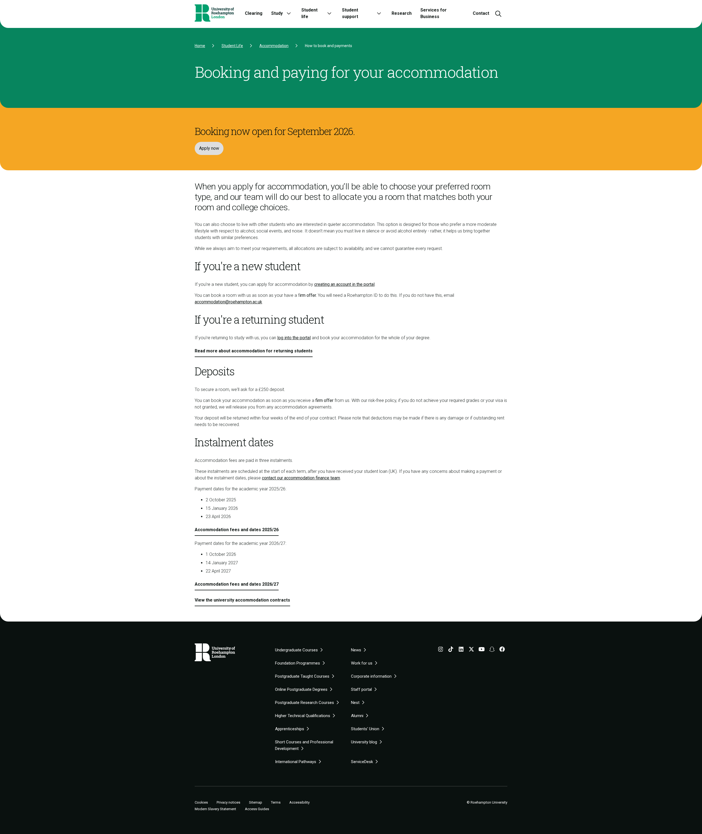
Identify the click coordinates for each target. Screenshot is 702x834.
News (356, 650)
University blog (364, 742)
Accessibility (299, 802)
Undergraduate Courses (296, 650)
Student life (309, 13)
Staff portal (361, 689)
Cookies (201, 802)
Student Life (232, 46)
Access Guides (257, 809)
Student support (350, 13)
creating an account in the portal (344, 284)
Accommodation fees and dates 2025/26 (237, 529)
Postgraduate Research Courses (304, 702)
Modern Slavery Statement (215, 809)
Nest (355, 702)
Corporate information (371, 676)
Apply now (209, 148)
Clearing (253, 13)
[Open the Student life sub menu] (329, 13)
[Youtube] (482, 650)
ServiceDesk (362, 761)
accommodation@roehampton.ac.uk (228, 301)
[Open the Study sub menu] (289, 13)
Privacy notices (228, 802)
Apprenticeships (289, 728)
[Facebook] (502, 650)
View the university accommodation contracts (242, 600)
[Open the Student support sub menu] (379, 13)
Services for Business (433, 13)
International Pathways (295, 761)
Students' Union (365, 728)
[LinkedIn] (461, 650)
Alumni (357, 715)
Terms (276, 802)
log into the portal (294, 337)
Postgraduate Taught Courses (302, 676)
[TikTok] (450, 650)
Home (200, 46)
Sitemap (255, 802)
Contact (481, 13)
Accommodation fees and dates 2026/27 (237, 584)
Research (402, 13)
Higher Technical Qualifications (302, 715)
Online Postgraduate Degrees (301, 689)
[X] (471, 650)
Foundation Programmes (297, 663)
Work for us (361, 663)
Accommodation (273, 46)
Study (277, 13)
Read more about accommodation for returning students (254, 350)
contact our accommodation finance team (301, 478)
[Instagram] (440, 650)
